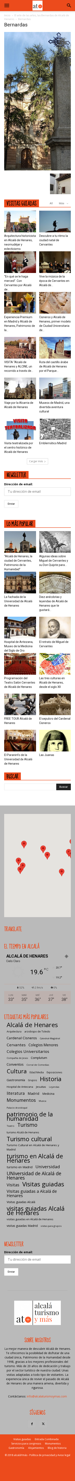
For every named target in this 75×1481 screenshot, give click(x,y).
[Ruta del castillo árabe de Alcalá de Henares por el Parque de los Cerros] (55, 348)
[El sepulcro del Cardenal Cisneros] (55, 704)
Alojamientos (36, 1448)
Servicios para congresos (26, 1443)
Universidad (47, 1166)
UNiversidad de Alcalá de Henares (34, 1175)
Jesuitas (41, 1087)
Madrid (33, 1093)
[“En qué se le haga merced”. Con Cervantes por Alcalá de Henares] (20, 262)
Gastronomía (16, 1080)
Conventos (15, 1064)
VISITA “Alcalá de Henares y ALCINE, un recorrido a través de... (18, 366)
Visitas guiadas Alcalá (21, 1202)
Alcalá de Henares (32, 1025)
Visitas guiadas (43, 1184)
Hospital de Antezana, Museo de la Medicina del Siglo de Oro (18, 646)
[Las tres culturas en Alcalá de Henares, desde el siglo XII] (55, 664)
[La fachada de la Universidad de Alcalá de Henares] (20, 582)
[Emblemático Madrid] (55, 429)
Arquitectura (14, 1031)
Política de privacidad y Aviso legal (49, 1455)
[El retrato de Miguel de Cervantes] (55, 627)
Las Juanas (46, 755)
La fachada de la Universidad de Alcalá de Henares (18, 601)
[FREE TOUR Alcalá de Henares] (20, 704)
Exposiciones (54, 1072)
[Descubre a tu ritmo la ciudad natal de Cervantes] (55, 221)
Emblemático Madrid (52, 443)
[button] (6, 5)
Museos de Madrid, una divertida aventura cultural (54, 407)
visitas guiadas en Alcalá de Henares (30, 1219)
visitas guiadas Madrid (22, 1226)
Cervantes (16, 1045)
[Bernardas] (37, 169)
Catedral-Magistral (50, 1038)
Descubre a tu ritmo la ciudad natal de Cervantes (53, 240)
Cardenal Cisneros (22, 1038)
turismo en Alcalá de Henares (35, 1158)
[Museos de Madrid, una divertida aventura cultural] (55, 388)
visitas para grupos (51, 1225)
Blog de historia (57, 1448)
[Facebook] (32, 1424)
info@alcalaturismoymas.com (47, 1396)
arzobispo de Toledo (37, 1031)
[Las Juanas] (55, 740)
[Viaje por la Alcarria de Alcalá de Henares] (20, 388)
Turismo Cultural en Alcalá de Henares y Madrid (33, 1147)
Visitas (13, 1185)
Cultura (17, 1071)
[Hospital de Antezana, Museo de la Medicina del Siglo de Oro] (20, 627)
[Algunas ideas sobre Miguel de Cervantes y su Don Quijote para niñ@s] (55, 542)
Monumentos (21, 1100)
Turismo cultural (29, 1139)
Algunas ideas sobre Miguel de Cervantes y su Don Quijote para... (53, 561)
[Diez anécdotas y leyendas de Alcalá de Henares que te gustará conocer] (55, 582)
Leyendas (54, 1086)
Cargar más (36, 461)
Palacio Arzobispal (17, 1107)
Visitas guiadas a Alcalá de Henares (32, 1193)
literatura (16, 1093)
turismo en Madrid (19, 1167)
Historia (50, 1079)
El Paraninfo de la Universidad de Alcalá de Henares (18, 759)
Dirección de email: (18, 484)
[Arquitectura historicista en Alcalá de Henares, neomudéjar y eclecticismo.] (20, 221)
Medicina (48, 1094)
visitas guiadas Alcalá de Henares (36, 1210)
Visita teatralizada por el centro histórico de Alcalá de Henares (18, 448)
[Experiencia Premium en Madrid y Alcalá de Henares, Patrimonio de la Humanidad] (20, 303)
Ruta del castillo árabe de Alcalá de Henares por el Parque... (53, 366)
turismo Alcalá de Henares (23, 1132)
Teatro (10, 1125)
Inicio (7, 15)
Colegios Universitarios (28, 1051)
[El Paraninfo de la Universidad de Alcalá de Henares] (20, 740)
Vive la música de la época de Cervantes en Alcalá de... (54, 281)
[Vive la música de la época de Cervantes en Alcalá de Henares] (55, 262)
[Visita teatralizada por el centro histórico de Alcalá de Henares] (20, 429)
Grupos (32, 1080)
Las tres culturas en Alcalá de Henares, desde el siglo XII (52, 683)
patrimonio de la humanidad (30, 1116)
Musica (42, 1101)
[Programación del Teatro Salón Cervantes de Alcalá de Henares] (20, 664)
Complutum (39, 1058)
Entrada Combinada (47, 1439)
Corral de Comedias (37, 1064)
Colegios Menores (43, 1045)
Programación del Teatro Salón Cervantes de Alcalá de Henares (19, 683)
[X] (43, 1424)
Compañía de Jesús (17, 1057)
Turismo (27, 1125)
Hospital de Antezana (20, 1087)
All (51, 203)
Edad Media (37, 1072)
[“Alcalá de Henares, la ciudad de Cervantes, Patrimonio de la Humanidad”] (20, 542)
